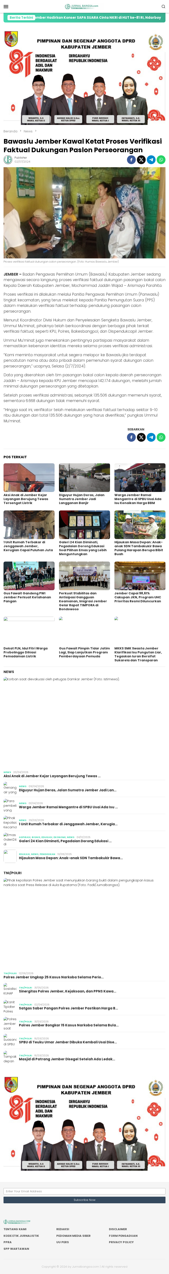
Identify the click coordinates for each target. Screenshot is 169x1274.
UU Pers (62, 1242)
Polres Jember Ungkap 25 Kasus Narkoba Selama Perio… (54, 977)
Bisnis (36, 837)
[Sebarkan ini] (131, 159)
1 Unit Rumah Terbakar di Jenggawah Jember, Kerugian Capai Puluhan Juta (28, 546)
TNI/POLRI (13, 872)
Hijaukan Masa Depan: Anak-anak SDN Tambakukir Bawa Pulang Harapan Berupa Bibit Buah (138, 548)
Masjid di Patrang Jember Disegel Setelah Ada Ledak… (67, 1059)
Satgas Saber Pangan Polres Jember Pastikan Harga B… (68, 1008)
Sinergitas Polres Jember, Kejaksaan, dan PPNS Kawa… (67, 991)
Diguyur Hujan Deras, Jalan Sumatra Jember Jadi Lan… (67, 790)
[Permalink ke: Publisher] (8, 159)
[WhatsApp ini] (161, 159)
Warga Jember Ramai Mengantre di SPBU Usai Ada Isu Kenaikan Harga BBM (137, 499)
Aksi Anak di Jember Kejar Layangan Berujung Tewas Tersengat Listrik (26, 499)
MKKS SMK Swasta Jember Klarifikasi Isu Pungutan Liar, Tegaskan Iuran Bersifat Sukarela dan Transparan (138, 654)
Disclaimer (118, 1229)
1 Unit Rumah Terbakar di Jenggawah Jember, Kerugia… (68, 824)
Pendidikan (47, 854)
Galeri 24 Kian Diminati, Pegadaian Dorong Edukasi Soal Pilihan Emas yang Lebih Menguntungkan (83, 548)
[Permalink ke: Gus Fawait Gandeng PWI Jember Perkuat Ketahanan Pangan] (29, 576)
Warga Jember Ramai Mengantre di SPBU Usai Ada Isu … (68, 807)
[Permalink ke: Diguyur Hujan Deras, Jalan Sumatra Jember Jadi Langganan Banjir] (84, 477)
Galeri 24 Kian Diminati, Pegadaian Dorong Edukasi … (65, 841)
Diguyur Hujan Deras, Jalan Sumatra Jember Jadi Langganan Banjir (82, 499)
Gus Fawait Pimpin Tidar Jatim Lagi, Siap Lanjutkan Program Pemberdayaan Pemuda (84, 652)
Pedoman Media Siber (73, 1236)
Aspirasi (25, 837)
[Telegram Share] (151, 159)
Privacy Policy (121, 1242)
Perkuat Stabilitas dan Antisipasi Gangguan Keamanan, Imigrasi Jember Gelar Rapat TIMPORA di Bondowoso (83, 601)
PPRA (8, 1242)
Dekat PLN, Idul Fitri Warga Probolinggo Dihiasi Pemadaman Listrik (26, 652)
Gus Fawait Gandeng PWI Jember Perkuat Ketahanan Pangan (27, 597)
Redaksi (62, 1229)
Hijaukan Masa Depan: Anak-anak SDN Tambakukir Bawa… (71, 858)
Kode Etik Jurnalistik (21, 1236)
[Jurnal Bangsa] (84, 6)
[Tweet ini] (141, 159)
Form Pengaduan (123, 1236)
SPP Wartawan (16, 1249)
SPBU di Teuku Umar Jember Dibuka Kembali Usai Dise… (68, 1042)
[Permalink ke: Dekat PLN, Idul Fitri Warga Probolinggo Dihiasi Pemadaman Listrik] (29, 631)
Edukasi (46, 837)
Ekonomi (59, 837)
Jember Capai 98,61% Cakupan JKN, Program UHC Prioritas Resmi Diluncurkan (137, 597)
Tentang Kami (15, 1229)
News (9, 671)
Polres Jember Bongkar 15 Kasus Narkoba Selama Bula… (69, 1025)
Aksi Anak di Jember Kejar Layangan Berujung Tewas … (52, 776)
